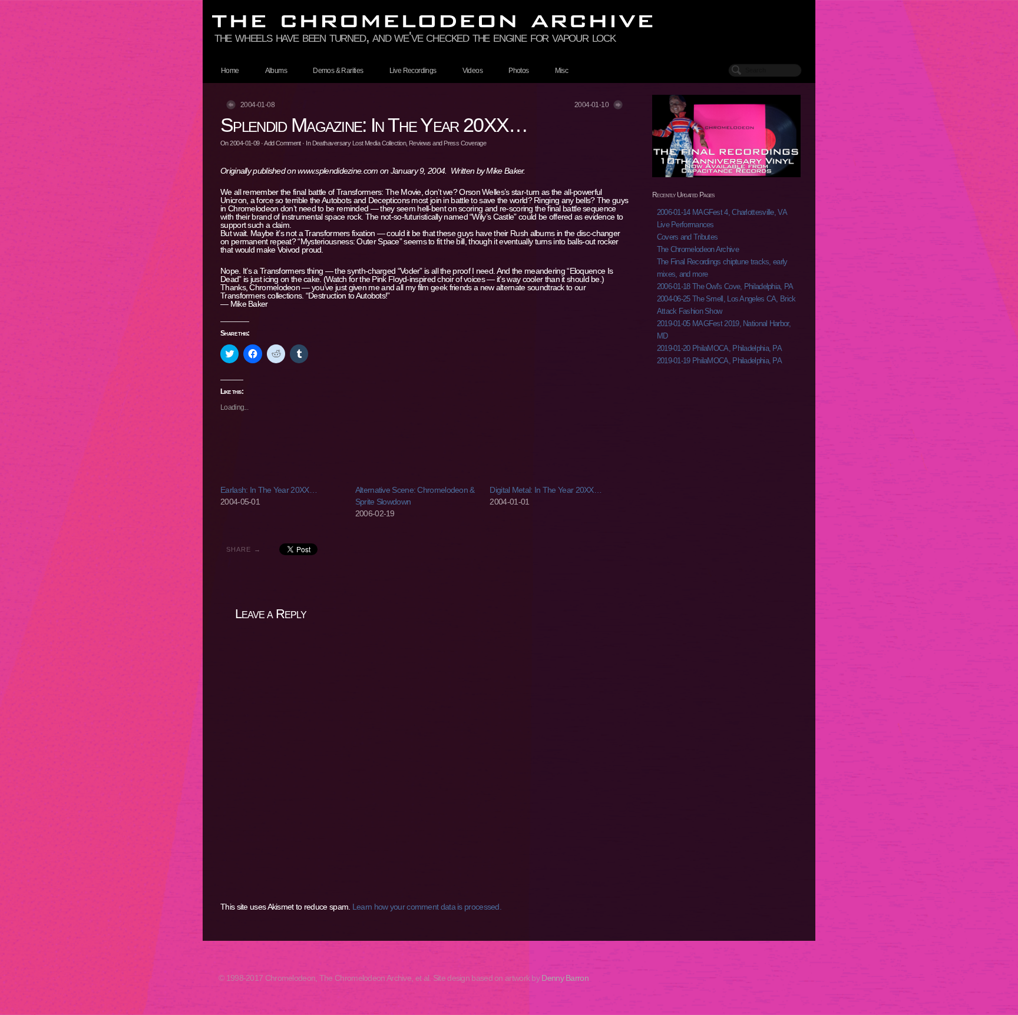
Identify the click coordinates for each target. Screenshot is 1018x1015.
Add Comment (282, 143)
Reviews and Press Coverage (447, 143)
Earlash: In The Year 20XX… (268, 490)
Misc (562, 71)
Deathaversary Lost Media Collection (359, 143)
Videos (472, 71)
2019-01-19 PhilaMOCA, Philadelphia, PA (719, 360)
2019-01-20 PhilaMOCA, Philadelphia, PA (719, 348)
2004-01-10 (591, 105)
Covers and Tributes (687, 237)
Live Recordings (413, 71)
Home (230, 71)
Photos (518, 71)
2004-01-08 (257, 105)
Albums (276, 71)
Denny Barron (565, 978)
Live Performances (685, 224)
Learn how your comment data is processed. (426, 906)
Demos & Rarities (338, 71)
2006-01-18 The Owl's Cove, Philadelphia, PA (725, 286)
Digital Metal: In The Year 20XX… (545, 490)
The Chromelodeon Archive (698, 249)
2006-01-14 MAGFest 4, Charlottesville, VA (722, 212)
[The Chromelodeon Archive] (509, 21)
